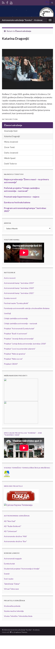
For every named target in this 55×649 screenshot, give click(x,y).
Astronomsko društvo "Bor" (15, 541)
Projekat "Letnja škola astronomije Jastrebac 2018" (25, 344)
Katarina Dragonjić (12, 136)
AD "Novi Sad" (10, 521)
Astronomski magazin (13, 558)
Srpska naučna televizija (14, 611)
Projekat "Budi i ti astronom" (15, 333)
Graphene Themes (20, 632)
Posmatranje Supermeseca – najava (21, 196)
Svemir (7, 574)
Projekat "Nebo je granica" (14, 354)
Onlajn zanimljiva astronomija (16, 318)
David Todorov (10, 163)
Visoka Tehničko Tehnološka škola (18, 616)
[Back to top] (49, 643)
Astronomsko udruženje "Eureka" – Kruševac (22, 20)
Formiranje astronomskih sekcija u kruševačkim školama (26, 308)
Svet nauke (8, 579)
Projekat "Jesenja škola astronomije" (19, 338)
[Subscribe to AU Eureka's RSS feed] (3, 2)
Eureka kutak (9, 563)
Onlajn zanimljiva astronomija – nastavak (20, 323)
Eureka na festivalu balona (17, 202)
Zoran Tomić (9, 147)
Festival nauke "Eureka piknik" (16, 303)
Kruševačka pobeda (12, 606)
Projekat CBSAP (11, 364)
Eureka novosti (10, 298)
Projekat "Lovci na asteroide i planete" (19, 349)
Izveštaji (7, 313)
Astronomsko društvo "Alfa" (15, 536)
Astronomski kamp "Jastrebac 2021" (19, 293)
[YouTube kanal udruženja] (11, 2)
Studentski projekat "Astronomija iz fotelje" (22, 568)
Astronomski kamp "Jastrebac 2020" (19, 288)
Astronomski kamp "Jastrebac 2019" (19, 283)
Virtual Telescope (11, 589)
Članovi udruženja (23, 31)
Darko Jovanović (11, 153)
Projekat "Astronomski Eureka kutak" (19, 328)
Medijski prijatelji (13, 486)
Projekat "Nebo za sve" (13, 359)
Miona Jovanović (11, 142)
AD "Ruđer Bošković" (12, 526)
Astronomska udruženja (17, 516)
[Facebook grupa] (7, 2)
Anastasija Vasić (11, 131)
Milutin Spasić (10, 158)
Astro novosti (9, 278)
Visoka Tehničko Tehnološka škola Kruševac (27, 468)
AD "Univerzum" (10, 531)
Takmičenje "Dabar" (12, 584)
